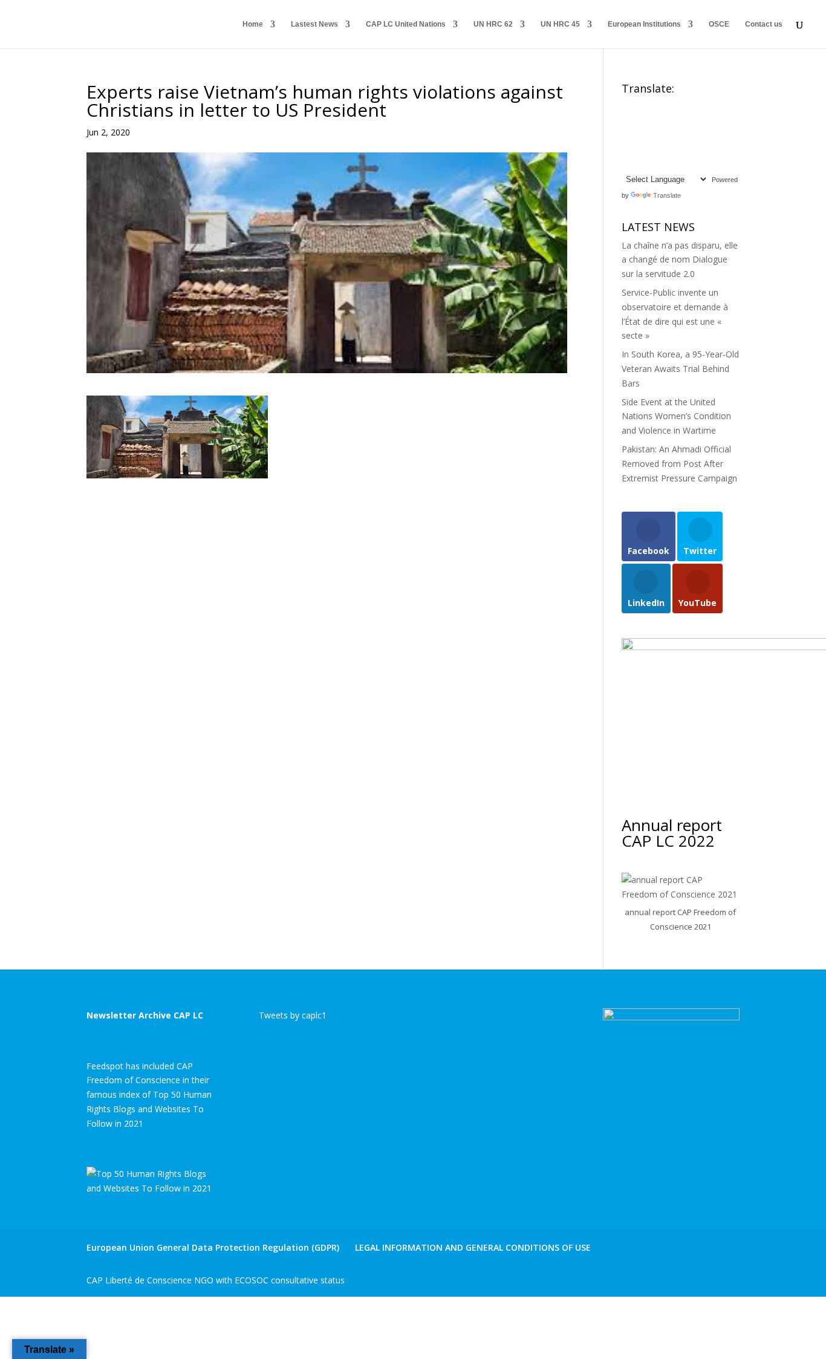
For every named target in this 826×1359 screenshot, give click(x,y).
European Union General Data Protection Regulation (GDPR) (212, 1247)
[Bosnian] (663, 105)
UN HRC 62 (493, 24)
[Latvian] (687, 134)
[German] (675, 120)
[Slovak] (687, 148)
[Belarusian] (651, 105)
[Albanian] (639, 105)
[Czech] (699, 105)
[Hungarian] (711, 120)
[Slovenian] (699, 148)
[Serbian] (675, 148)
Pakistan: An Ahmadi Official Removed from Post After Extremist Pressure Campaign (679, 463)
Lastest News (314, 24)
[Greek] (687, 120)
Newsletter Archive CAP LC (144, 1015)
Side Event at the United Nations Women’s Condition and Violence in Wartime (676, 416)
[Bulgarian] (675, 105)
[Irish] (639, 134)
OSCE (719, 24)
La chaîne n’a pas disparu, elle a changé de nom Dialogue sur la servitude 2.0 (680, 260)
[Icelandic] (627, 134)
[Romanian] (651, 148)
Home (252, 24)
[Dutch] (627, 120)
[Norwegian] (711, 134)
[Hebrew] (699, 120)
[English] (627, 105)
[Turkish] (639, 163)
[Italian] (651, 134)
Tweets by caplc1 (293, 1015)
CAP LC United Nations (406, 24)
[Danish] (711, 105)
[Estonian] (639, 120)
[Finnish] (651, 120)
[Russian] (663, 148)
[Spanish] (711, 148)
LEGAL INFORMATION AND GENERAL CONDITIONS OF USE (473, 1247)
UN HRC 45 (560, 24)
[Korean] (675, 134)
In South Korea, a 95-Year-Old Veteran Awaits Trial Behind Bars (680, 368)
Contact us (763, 24)
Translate (667, 195)
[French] (663, 120)
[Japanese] (663, 134)
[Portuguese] (639, 148)
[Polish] (627, 148)
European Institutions (644, 24)
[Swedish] (627, 163)
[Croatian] (687, 105)
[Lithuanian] (699, 134)
